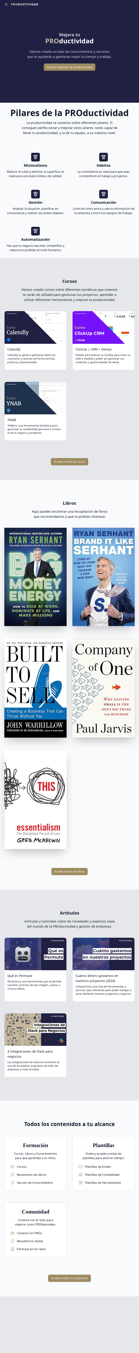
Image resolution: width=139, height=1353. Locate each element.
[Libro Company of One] (103, 689)
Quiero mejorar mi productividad (69, 67)
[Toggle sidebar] (6, 4)
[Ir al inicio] (24, 4)
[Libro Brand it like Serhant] (103, 578)
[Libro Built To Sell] (35, 689)
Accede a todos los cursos (69, 461)
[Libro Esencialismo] (35, 800)
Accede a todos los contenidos (69, 1278)
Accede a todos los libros (69, 871)
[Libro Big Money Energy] (35, 578)
